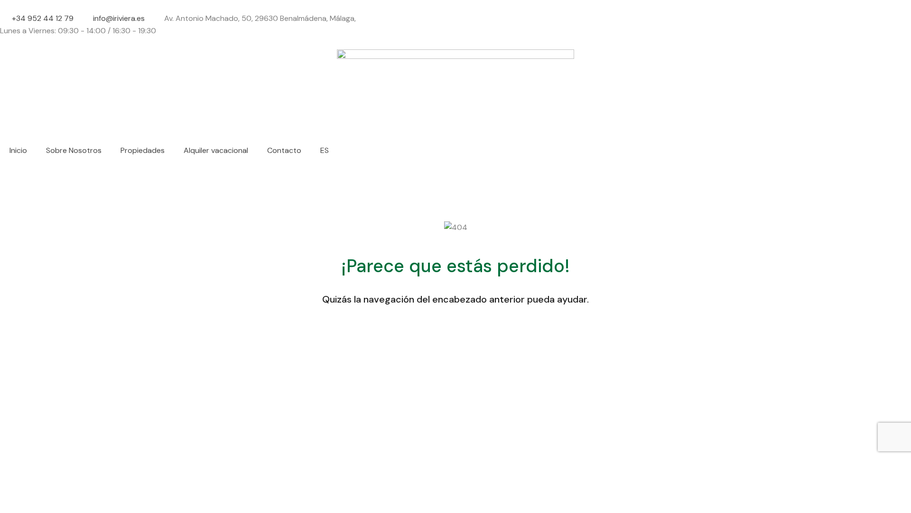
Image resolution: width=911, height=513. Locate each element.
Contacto (284, 150)
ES (324, 150)
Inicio (18, 150)
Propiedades (143, 150)
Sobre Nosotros (74, 150)
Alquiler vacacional (216, 150)
